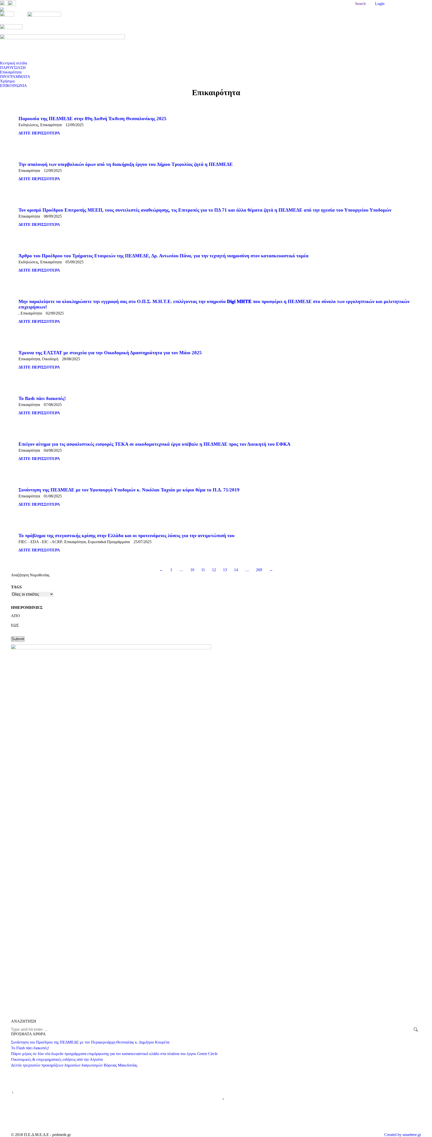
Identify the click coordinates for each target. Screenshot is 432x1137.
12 (214, 570)
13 (225, 570)
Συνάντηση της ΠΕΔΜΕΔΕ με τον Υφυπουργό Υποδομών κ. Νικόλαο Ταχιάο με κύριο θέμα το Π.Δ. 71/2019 (129, 489)
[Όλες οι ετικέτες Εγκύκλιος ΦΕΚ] (32, 595)
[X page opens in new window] (338, 1121)
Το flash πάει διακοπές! (42, 398)
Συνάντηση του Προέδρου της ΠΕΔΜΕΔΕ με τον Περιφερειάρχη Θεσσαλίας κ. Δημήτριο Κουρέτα (90, 1042)
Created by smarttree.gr (402, 1135)
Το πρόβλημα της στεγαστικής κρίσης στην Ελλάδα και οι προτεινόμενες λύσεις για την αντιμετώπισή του (126, 535)
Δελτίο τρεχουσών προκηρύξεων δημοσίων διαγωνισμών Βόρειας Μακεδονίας (74, 1065)
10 (192, 570)
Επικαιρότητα (51, 125)
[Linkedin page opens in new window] (353, 1121)
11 (203, 570)
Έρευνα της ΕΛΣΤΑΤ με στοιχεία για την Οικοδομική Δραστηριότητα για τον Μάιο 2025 (110, 352)
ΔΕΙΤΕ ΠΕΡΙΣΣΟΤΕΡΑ (39, 133)
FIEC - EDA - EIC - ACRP (40, 542)
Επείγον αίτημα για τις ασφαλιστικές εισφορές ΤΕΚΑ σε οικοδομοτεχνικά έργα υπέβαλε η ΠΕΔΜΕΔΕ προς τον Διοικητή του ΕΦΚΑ (154, 444)
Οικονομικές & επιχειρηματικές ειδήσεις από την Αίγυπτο (57, 1059)
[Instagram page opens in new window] (360, 1121)
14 (236, 570)
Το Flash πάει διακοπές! (30, 1048)
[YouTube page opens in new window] (345, 1121)
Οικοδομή (50, 359)
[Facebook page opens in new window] (330, 1121)
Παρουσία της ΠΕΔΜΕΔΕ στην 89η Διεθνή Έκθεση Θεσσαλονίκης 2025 (92, 118)
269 (259, 570)
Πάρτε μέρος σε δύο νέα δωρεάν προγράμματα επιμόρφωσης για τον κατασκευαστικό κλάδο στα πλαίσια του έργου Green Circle (114, 1054)
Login (379, 3)
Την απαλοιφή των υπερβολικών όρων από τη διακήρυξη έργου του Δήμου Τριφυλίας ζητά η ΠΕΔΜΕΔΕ (125, 164)
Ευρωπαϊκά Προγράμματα (109, 542)
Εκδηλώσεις (28, 125)
